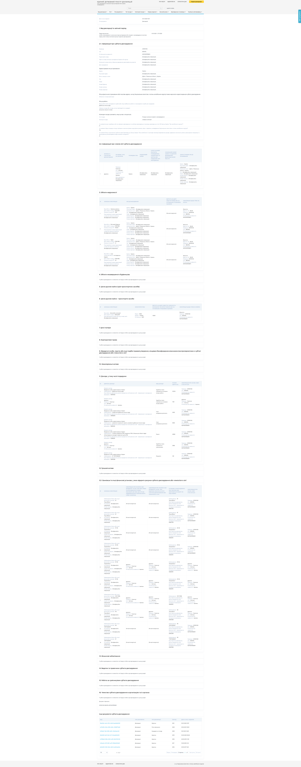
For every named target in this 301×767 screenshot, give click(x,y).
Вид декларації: (102, 12)
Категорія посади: (139, 12)
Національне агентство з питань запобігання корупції (190, 763)
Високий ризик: (164, 12)
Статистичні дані (182, 1)
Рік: (110, 12)
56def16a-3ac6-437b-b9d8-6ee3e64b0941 (110, 723)
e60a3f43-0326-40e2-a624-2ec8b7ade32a (110, 747)
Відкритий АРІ (171, 1)
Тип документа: (118, 12)
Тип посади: (129, 12)
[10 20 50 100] (104, 752)
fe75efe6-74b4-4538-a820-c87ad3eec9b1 (109, 731)
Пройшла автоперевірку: (194, 12)
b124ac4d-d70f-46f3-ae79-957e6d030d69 (110, 743)
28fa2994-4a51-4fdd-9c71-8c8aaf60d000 (109, 735)
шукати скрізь (170, 8)
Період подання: (152, 12)
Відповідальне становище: (178, 12)
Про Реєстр (162, 1)
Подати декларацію (196, 1)
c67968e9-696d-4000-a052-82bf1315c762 (110, 739)
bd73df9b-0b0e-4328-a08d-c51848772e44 (110, 727)
